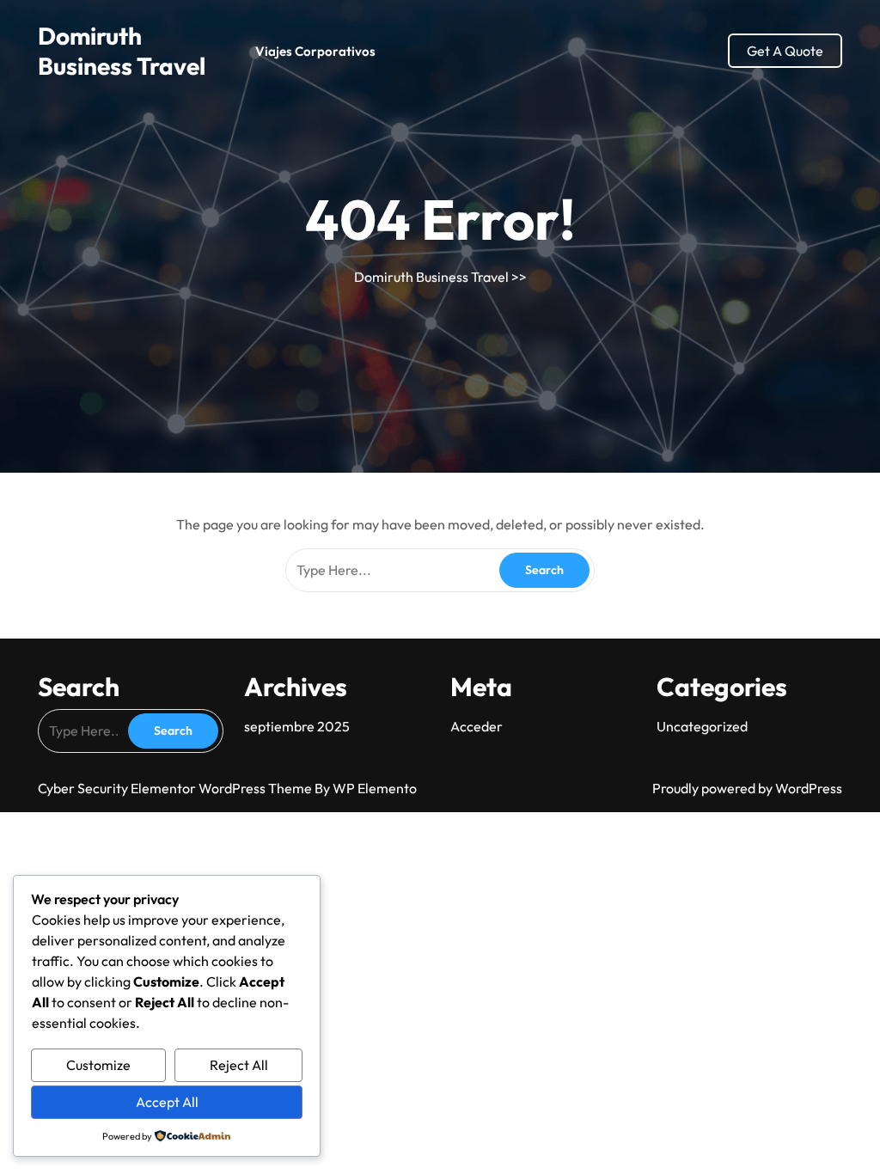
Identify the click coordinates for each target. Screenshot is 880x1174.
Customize (98, 1064)
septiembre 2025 (297, 726)
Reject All (239, 1064)
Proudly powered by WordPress (747, 788)
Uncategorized (702, 726)
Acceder (476, 726)
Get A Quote (785, 50)
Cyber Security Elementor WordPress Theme (176, 788)
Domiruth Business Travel (121, 51)
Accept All (167, 1101)
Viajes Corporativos (315, 51)
